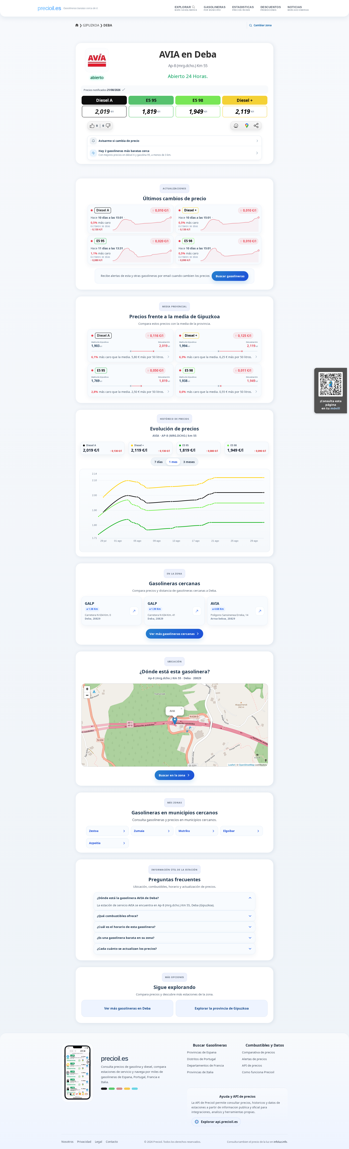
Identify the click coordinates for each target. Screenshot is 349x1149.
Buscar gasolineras (230, 276)
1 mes (173, 462)
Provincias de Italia (200, 1072)
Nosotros (67, 1142)
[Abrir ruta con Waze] (235, 125)
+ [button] (87, 689)
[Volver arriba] (338, 1140)
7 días (159, 462)
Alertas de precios (254, 1059)
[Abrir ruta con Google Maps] (246, 125)
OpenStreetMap (246, 764)
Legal (98, 1142)
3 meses (189, 462)
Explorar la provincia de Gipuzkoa (222, 1008)
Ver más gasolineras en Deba (127, 1008)
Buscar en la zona (172, 775)
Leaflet (231, 764)
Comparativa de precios (258, 1052)
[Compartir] (256, 125)
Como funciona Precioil (258, 1072)
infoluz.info (280, 1142)
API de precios (252, 1065)
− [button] (87, 695)
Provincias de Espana (201, 1052)
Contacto (112, 1142)
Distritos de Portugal (201, 1059)
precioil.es (114, 1058)
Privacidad (84, 1142)
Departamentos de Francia (205, 1065)
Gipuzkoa (91, 25)
